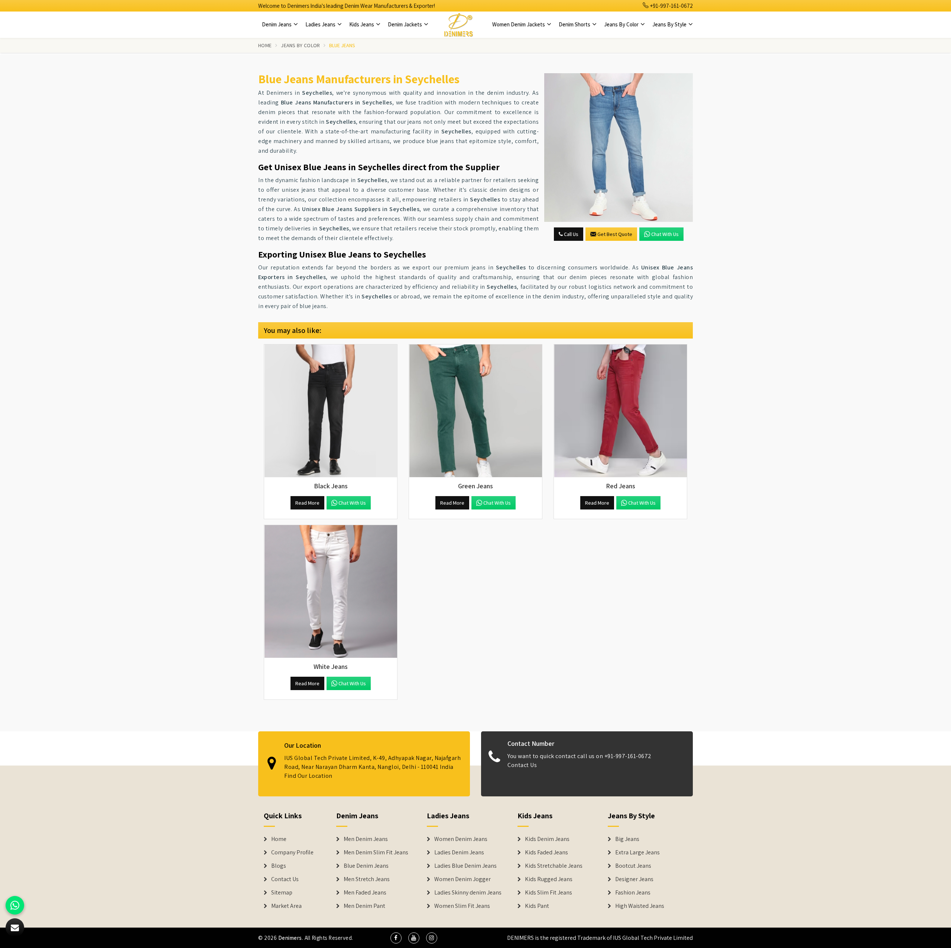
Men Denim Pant (364, 906)
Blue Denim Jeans (366, 866)
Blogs (278, 866)
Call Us (570, 234)
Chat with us (665, 234)
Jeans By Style (670, 24)
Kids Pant (537, 906)
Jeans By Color (622, 24)
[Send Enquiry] (618, 147)
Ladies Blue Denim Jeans (465, 866)
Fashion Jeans (632, 893)
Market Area (286, 906)
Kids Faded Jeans (546, 852)
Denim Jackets (405, 24)
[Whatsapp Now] (15, 905)
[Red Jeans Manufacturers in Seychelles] (620, 411)
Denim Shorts (575, 24)
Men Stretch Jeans (367, 879)
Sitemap (281, 893)
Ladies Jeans (321, 24)
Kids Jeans (362, 24)
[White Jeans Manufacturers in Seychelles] (330, 591)
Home (265, 45)
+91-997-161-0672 (671, 5)
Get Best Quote (614, 234)
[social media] (396, 938)
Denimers (290, 937)
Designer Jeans (634, 879)
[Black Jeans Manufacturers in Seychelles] (330, 411)
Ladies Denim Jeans (459, 852)
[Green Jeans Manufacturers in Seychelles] (475, 411)
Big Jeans (627, 839)
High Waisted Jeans (639, 906)
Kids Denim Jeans (547, 839)
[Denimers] (458, 24)
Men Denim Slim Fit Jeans (376, 852)
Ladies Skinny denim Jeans (468, 893)
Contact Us (522, 765)
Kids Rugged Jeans (548, 879)
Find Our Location (308, 776)
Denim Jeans (277, 24)
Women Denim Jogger (462, 879)
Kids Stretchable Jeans (553, 866)
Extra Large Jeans (637, 852)
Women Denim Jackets (519, 24)
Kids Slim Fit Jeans (548, 893)
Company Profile (292, 852)
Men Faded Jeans (365, 893)
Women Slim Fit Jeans (462, 906)
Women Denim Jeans (460, 839)
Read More (307, 502)
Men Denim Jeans (366, 839)
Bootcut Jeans (633, 866)
